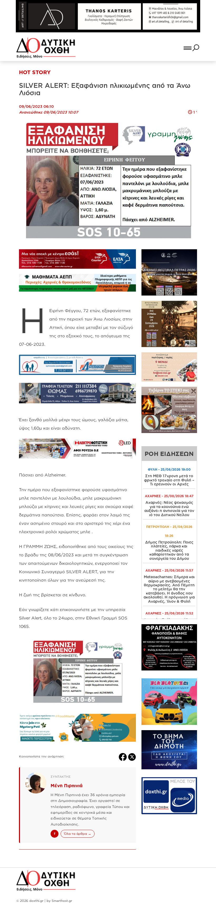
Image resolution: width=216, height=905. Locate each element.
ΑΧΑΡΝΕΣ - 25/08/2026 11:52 (169, 613)
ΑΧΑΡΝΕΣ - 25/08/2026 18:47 (169, 496)
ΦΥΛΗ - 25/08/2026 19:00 (169, 469)
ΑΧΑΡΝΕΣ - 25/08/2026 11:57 (169, 570)
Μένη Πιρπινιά (66, 785)
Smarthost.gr (62, 900)
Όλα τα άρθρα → (77, 833)
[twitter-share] (132, 756)
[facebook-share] (123, 756)
